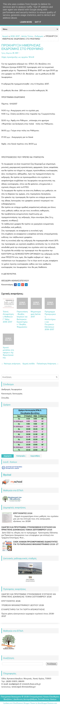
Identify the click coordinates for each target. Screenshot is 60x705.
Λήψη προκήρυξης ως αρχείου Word (17, 57)
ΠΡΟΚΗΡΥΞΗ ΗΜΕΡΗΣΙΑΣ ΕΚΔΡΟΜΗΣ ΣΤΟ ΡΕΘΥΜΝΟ (22, 46)
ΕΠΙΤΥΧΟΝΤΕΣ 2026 (22, 513)
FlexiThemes (17, 703)
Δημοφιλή (7, 456)
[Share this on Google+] (22, 284)
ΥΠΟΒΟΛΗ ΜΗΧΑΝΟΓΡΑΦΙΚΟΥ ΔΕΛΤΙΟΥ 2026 (22, 605)
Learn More (26, 22)
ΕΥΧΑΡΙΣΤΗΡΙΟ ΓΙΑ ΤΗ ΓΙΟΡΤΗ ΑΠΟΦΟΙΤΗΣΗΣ (23, 609)
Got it (38, 22)
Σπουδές (5, 398)
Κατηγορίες (20, 456)
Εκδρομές (39, 36)
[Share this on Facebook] (15, 284)
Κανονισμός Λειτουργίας (11, 393)
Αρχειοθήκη (35, 456)
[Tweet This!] (19, 284)
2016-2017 (15, 36)
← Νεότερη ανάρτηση (10, 363)
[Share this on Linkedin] (26, 284)
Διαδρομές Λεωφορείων (11, 389)
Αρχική (5, 36)
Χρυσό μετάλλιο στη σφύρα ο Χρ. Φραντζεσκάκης (8, 352)
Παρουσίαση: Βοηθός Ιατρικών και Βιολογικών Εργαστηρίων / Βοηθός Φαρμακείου (22, 319)
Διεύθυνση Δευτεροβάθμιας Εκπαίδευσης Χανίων (35, 699)
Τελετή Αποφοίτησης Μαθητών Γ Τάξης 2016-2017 (8, 316)
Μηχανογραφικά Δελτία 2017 (36, 314)
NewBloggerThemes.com (47, 703)
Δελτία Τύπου (27, 36)
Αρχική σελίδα (28, 363)
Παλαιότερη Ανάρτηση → (48, 363)
